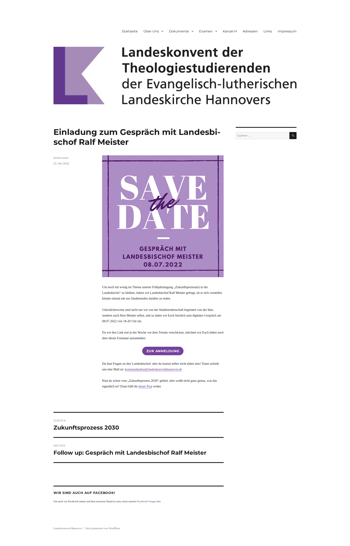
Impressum (287, 31)
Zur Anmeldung (162, 351)
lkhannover (61, 157)
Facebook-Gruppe (147, 501)
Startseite (130, 31)
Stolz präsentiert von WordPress (102, 528)
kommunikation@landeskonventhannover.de (153, 369)
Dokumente (179, 31)
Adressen (250, 31)
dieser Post (145, 386)
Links (268, 31)
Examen (206, 31)
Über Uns (151, 31)
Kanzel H (230, 31)
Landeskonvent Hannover (67, 528)
